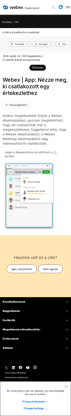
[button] (60, 7)
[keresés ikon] (53, 7)
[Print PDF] (26, 68)
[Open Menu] (68, 7)
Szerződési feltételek (15, 373)
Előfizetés (37, 67)
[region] (35, 398)
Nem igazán (50, 269)
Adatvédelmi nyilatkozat (16, 377)
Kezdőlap (6, 22)
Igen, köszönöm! (21, 269)
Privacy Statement (33, 401)
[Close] (66, 386)
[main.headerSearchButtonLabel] (53, 6)
